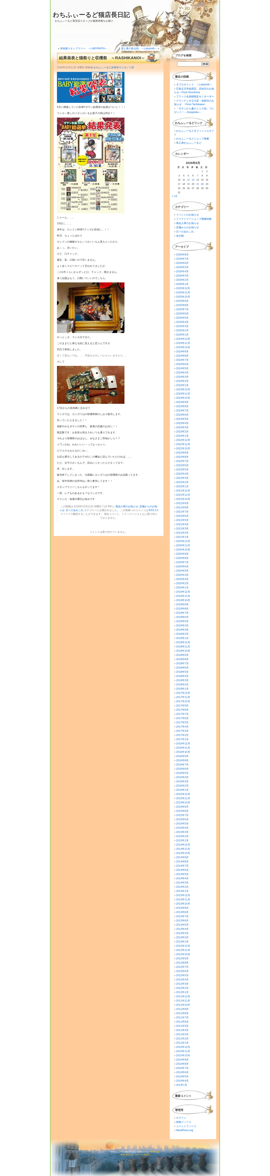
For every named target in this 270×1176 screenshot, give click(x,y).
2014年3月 (182, 882)
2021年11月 (183, 494)
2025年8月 (182, 305)
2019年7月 (182, 612)
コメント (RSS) (142, 1154)
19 (188, 184)
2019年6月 (182, 617)
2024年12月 (183, 338)
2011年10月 (183, 1004)
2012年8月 (182, 962)
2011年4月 (182, 1030)
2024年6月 (182, 364)
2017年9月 (182, 705)
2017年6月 (182, 718)
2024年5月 (182, 368)
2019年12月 (183, 591)
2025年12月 (183, 288)
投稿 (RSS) (126, 1154)
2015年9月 (182, 806)
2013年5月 (182, 924)
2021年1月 (182, 537)
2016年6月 (182, 768)
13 (193, 180)
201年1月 (181, 1084)
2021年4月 (182, 524)
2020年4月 (182, 574)
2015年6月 (182, 819)
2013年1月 (182, 941)
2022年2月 (182, 482)
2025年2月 (182, 330)
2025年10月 (183, 296)
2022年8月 (182, 456)
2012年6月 (182, 971)
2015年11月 (183, 798)
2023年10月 (183, 397)
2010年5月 (182, 1076)
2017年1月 (182, 739)
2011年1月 (182, 1042)
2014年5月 (182, 874)
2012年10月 (183, 954)
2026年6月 (182, 263)
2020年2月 (182, 583)
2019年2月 (182, 633)
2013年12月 (183, 895)
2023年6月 (182, 414)
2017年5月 (182, 722)
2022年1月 (182, 486)
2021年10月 (183, 499)
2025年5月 (182, 317)
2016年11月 (183, 747)
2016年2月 (182, 785)
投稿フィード (183, 1122)
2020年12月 (183, 541)
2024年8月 (182, 355)
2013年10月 (183, 903)
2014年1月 (182, 891)
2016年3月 (182, 781)
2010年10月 (183, 1055)
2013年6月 (182, 920)
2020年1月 (182, 587)
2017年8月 (182, 709)
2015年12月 (183, 794)
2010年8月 (182, 1063)
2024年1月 (182, 385)
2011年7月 (182, 1017)
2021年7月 (182, 511)
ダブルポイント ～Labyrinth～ (194, 84)
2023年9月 (182, 402)
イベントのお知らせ (187, 214)
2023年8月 (182, 406)
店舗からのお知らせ (187, 227)
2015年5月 (182, 823)
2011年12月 (183, 996)
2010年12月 (183, 1047)
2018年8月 (182, 659)
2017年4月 (182, 726)
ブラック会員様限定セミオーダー (195, 96)
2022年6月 (182, 465)
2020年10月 (183, 549)
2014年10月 (183, 853)
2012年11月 (183, 950)
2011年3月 (182, 1034)
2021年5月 (182, 520)
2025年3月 (182, 326)
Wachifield (154, 1151)
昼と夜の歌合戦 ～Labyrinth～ (139, 48)
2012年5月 (182, 975)
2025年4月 (182, 322)
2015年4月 (182, 827)
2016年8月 (182, 760)
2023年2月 (182, 431)
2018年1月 (182, 688)
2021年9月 (182, 503)
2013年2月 (182, 937)
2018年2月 (182, 684)
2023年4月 (182, 423)
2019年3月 (182, 629)
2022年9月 (182, 452)
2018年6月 (182, 667)
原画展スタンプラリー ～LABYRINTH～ (83, 48)
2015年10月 (183, 802)
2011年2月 (182, 1038)
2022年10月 (183, 448)
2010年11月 (183, 1051)
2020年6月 (182, 566)
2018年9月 (182, 655)
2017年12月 (183, 692)
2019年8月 (182, 608)
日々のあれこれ (75, 510)
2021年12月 (183, 490)
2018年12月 (183, 642)
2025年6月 (182, 313)
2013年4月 (182, 929)
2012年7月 (182, 966)
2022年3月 (182, 478)
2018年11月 (183, 646)
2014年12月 (183, 844)
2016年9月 (182, 756)
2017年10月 (183, 701)
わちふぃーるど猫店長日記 (91, 14)
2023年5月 (182, 419)
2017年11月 (183, 697)
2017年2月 (182, 735)
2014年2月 (182, 886)
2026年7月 (182, 258)
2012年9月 (182, 958)
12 (188, 180)
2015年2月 (182, 836)
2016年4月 (182, 777)
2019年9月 (182, 604)
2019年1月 (182, 638)
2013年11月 (183, 899)
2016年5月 (182, 773)
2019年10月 (183, 600)
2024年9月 (182, 351)
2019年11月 (183, 596)
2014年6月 (182, 870)
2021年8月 (182, 507)
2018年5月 (182, 671)
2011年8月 (182, 1013)
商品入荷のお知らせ (126, 506)
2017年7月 (182, 714)
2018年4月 (182, 676)
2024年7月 (182, 359)
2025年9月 (182, 300)
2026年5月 (182, 267)
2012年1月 (182, 992)
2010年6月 (182, 1072)
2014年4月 (182, 878)
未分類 (180, 235)
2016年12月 (183, 743)
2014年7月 (182, 865)
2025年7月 (182, 309)
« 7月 (174, 196)
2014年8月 (182, 861)
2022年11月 (183, 444)
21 (197, 184)
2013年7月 (182, 916)
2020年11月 (183, 545)
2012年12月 (183, 945)
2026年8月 (182, 254)
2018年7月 (182, 663)
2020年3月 (182, 579)
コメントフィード (186, 1126)
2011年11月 (183, 1000)
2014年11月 (183, 848)
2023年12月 (183, 389)
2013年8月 (182, 912)
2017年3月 (182, 730)
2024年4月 (182, 372)
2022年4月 (182, 473)
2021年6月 (182, 515)
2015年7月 (182, 815)
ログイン (181, 1117)
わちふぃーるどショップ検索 (192, 138)
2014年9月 (182, 857)
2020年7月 (182, 562)
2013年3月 (182, 933)
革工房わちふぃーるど (188, 142)
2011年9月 (182, 1009)
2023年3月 (182, 427)
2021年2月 (182, 532)
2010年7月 (182, 1068)
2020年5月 (182, 570)
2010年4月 (182, 1080)
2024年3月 (182, 376)
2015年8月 (182, 811)
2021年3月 (182, 528)
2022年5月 (182, 469)
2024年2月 (182, 381)
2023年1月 (182, 435)
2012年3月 (182, 983)
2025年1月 (182, 334)
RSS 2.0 (153, 510)
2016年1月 (182, 789)
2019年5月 (182, 621)
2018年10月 (183, 650)
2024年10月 (183, 347)
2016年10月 (183, 751)
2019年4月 (182, 625)
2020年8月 (182, 558)
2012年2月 (182, 988)
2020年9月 (182, 553)
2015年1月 (182, 840)
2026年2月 (182, 279)
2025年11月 (183, 292)
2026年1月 (182, 284)
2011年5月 (182, 1025)
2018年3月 (182, 680)
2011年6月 (182, 1021)
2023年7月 (182, 410)
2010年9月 (182, 1059)
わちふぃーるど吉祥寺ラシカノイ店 (113, 67)
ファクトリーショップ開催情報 (194, 218)
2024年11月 (183, 343)
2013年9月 (182, 907)
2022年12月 (183, 440)
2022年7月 (182, 461)
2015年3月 (182, 832)
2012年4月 (182, 979)
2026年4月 (182, 271)
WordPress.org (184, 1130)
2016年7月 (182, 764)
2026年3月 (182, 275)
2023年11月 (183, 393)
